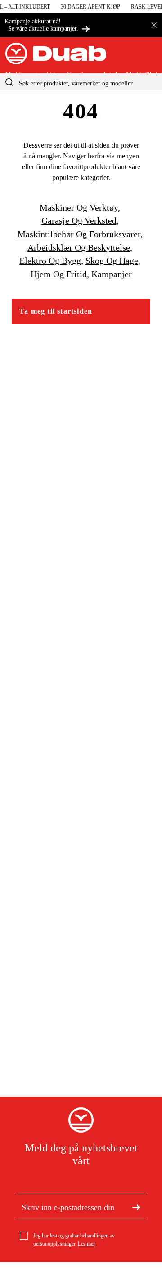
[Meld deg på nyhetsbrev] (136, 1206)
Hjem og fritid (59, 274)
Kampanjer (111, 274)
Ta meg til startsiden (55, 311)
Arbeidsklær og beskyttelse (78, 247)
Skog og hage (112, 260)
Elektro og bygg (50, 260)
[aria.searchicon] (9, 82)
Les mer (86, 1244)
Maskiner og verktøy (79, 207)
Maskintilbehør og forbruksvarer (79, 234)
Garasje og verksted (79, 220)
